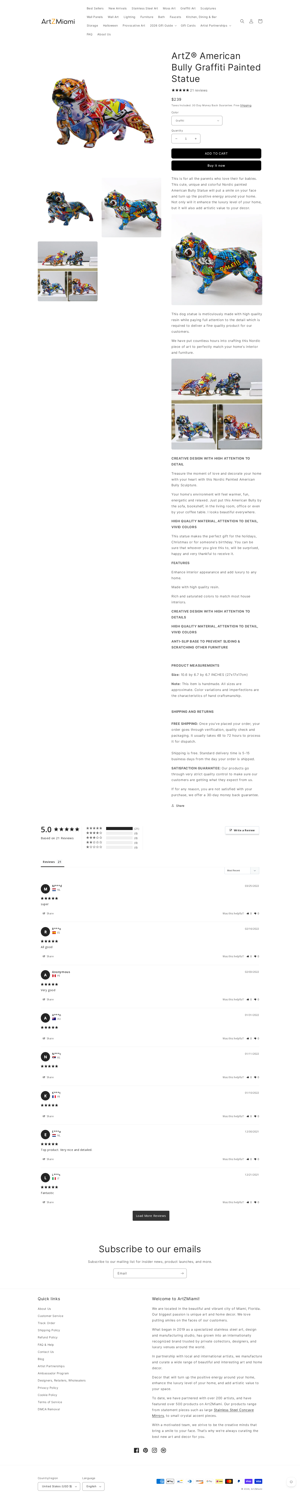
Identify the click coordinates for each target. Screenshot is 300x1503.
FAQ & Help (46, 1344)
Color (175, 112)
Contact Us (46, 1351)
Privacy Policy (48, 1387)
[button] (163, 25)
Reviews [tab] (49, 862)
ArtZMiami (256, 1489)
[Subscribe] (182, 1273)
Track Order (46, 1323)
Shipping (245, 105)
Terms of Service (50, 1402)
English (91, 1486)
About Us (44, 1308)
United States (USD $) (57, 1486)
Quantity (177, 130)
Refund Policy (48, 1337)
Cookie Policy (47, 1395)
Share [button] (180, 805)
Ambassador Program (53, 1373)
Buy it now (216, 165)
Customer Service (50, 1316)
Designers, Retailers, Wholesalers (62, 1380)
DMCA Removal (49, 1409)
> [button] (151, 1216)
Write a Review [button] (244, 830)
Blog (41, 1359)
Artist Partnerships (51, 1366)
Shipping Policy (49, 1330)
